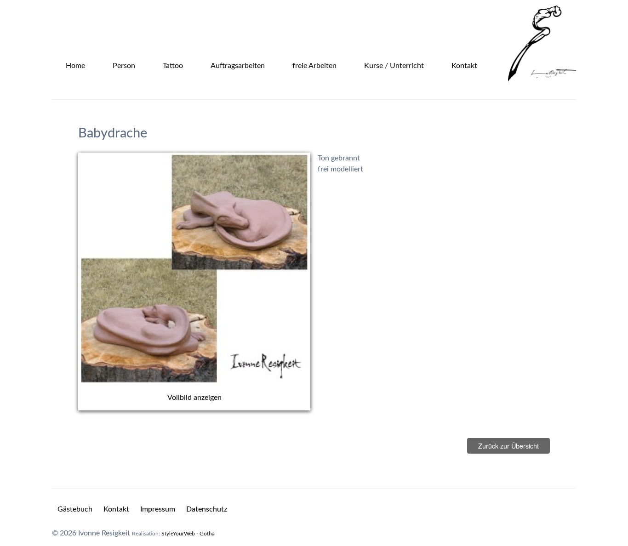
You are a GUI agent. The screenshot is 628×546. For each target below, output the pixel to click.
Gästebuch (74, 509)
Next (324, 281)
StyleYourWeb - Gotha (188, 533)
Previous (64, 281)
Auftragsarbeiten (238, 65)
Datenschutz (206, 509)
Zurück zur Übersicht (508, 445)
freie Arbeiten (314, 65)
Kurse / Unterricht (394, 65)
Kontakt (464, 65)
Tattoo (173, 65)
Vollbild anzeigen (194, 397)
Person (124, 65)
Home (75, 65)
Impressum (157, 509)
